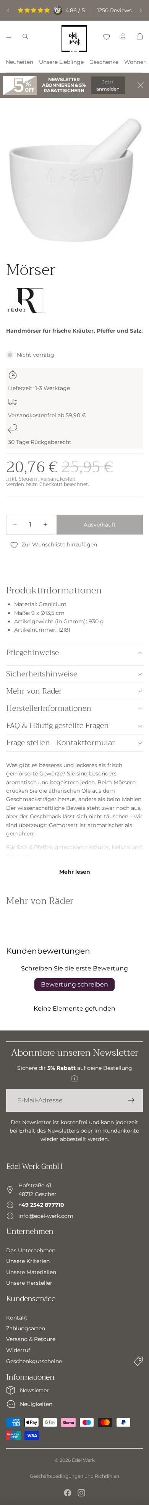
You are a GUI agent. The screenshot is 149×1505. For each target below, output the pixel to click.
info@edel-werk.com (45, 1215)
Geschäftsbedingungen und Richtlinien (74, 1476)
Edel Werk (83, 1460)
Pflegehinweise (32, 652)
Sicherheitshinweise (41, 674)
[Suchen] (25, 36)
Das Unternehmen (30, 1250)
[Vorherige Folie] (8, 10)
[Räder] (25, 301)
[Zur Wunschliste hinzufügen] (106, 36)
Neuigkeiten (36, 1404)
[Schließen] (140, 85)
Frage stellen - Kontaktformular (60, 742)
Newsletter (34, 1390)
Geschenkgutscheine (34, 1361)
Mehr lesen (74, 871)
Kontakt (17, 1317)
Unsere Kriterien (28, 1261)
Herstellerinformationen (48, 708)
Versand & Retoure (30, 1339)
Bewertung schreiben (74, 984)
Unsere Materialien (31, 1272)
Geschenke (103, 62)
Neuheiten (19, 62)
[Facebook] (67, 1492)
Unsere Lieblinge (61, 62)
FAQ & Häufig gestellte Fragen (57, 725)
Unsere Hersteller (29, 1282)
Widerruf (18, 1350)
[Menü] (9, 36)
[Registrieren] (131, 1100)
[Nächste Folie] (140, 10)
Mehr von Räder (34, 691)
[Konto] (123, 36)
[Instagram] (81, 1492)
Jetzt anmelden (108, 85)
